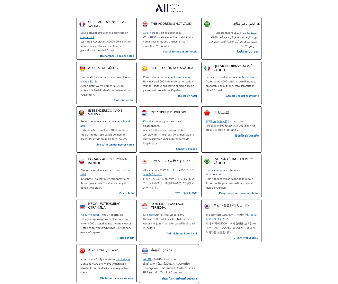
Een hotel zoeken (186, 148)
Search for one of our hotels (180, 51)
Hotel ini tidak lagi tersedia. (167, 205)
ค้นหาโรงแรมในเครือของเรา (179, 278)
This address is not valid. (171, 23)
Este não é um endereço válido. (233, 161)
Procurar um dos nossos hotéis (115, 144)
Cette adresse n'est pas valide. (107, 23)
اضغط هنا (252, 32)
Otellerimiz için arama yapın (117, 278)
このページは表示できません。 (173, 161)
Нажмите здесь (90, 214)
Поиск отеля (125, 237)
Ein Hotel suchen (124, 100)
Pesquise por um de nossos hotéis (239, 193)
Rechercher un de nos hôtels (117, 55)
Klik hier (148, 121)
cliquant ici (87, 37)
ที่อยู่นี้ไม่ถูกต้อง (161, 250)
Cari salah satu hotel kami (181, 233)
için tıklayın (123, 259)
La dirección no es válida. (172, 68)
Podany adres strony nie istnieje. (109, 161)
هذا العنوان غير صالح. (246, 23)
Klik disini (149, 214)
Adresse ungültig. (103, 68)
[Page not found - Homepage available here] (169, 8)
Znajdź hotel (126, 193)
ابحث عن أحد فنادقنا (248, 51)
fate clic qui (249, 77)
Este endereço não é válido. (105, 112)
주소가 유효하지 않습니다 (231, 205)
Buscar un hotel (187, 95)
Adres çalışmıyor (103, 250)
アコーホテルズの (186, 193)
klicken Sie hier (89, 81)
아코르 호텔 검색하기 (247, 237)
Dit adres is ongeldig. (169, 112)
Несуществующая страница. (104, 205)
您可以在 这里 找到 (217, 121)
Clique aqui (212, 170)
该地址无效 (221, 112)
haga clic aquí (182, 77)
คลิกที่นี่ (147, 259)
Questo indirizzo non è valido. (233, 67)
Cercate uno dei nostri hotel (243, 95)
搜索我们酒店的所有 (247, 135)
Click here (149, 32)
